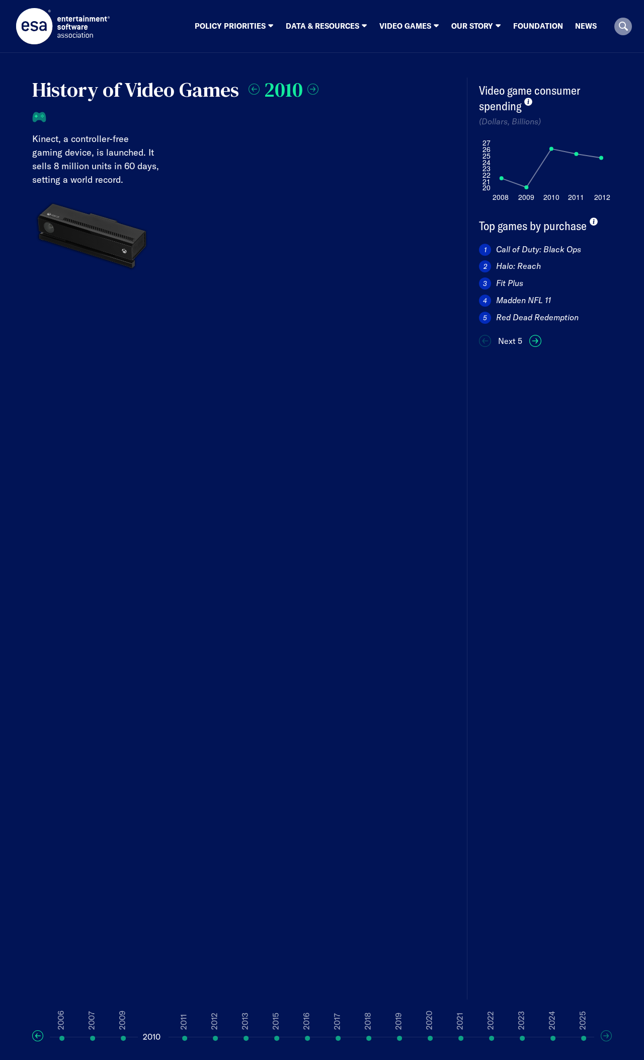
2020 (429, 1020)
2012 (214, 1021)
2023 (521, 1020)
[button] (623, 26)
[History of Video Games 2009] (254, 88)
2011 (184, 1022)
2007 (92, 1020)
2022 (491, 1020)
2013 (245, 1021)
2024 (552, 1020)
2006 (61, 1020)
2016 (306, 1021)
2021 (460, 1021)
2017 (337, 1021)
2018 (368, 1021)
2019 (398, 1021)
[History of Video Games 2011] (312, 88)
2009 (122, 1020)
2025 (583, 1020)
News (586, 26)
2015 (276, 1021)
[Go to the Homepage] (63, 26)
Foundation (538, 26)
